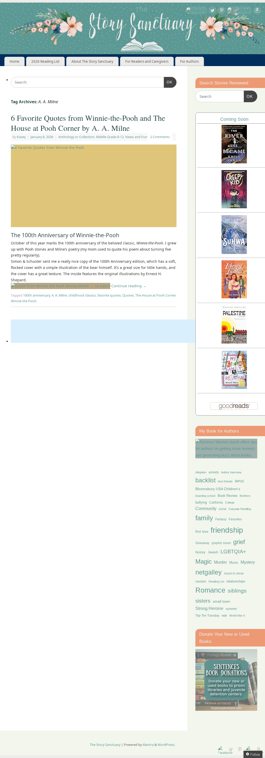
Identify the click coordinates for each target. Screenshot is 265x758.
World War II (237, 615)
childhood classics (82, 295)
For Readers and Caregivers (146, 61)
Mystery (248, 562)
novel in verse (234, 573)
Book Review (227, 496)
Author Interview (231, 472)
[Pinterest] (221, 11)
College (229, 502)
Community (205, 508)
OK (168, 82)
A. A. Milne (59, 295)
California (216, 502)
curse (222, 509)
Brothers (245, 495)
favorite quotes (109, 295)
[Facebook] (196, 10)
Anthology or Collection (76, 137)
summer (231, 608)
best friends (225, 481)
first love (201, 531)
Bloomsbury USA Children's (217, 489)
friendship (227, 530)
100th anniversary (36, 295)
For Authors (189, 61)
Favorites (235, 519)
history (200, 552)
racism (200, 581)
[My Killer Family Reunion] (234, 387)
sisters (202, 601)
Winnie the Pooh (23, 301)
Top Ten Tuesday (207, 615)
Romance (210, 590)
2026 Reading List (45, 61)
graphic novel (221, 543)
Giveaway (202, 543)
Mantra (148, 745)
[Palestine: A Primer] (234, 342)
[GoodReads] (239, 10)
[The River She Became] (234, 162)
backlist (205, 480)
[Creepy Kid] (234, 207)
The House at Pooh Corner (155, 295)
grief (239, 541)
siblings (237, 591)
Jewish (213, 552)
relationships (235, 581)
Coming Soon (234, 119)
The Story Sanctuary (105, 745)
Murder (220, 562)
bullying (201, 502)
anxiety (214, 472)
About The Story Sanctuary (92, 61)
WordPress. (166, 745)
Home (14, 61)
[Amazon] (257, 11)
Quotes (128, 295)
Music (233, 562)
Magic (203, 561)
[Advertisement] (105, 331)
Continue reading (128, 285)
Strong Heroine (209, 608)
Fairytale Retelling (240, 508)
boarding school (205, 495)
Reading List (216, 581)
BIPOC (240, 481)
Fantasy (220, 519)
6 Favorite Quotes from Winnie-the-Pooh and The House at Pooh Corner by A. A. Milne (88, 123)
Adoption (200, 472)
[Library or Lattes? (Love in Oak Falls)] (234, 297)
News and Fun (136, 137)
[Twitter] (212, 11)
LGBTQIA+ (233, 551)
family (204, 518)
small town (221, 601)
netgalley (208, 572)
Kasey (21, 137)
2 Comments (160, 137)
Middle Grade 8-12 (110, 137)
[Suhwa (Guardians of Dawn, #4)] (234, 252)
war (224, 615)
